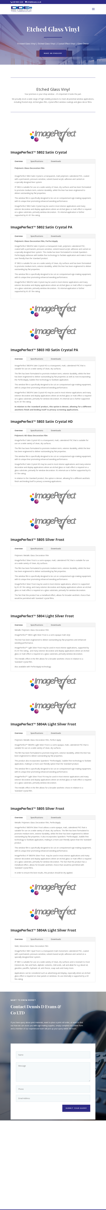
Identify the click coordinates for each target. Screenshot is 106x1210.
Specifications (37, 161)
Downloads (56, 161)
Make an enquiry (53, 53)
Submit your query (76, 1108)
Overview (19, 161)
